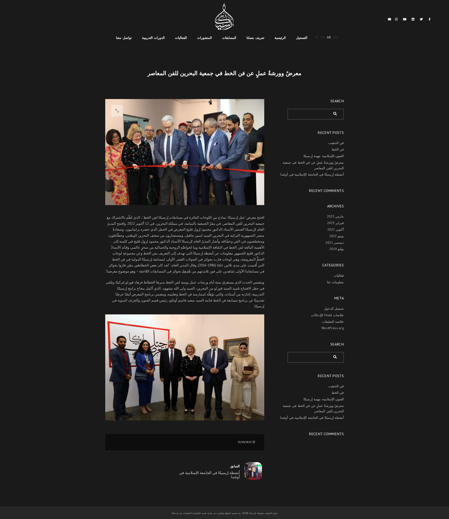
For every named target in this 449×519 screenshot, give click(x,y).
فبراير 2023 (335, 223)
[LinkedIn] (413, 20)
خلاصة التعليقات (333, 322)
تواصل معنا (124, 38)
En (335, 37)
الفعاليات (181, 38)
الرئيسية (280, 38)
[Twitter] (421, 20)
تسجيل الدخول (334, 308)
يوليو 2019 (336, 249)
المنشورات (204, 38)
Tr (317, 37)
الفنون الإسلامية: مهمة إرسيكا (324, 156)
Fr (323, 37)
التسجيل (301, 38)
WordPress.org (333, 328)
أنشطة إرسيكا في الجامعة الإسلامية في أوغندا (312, 174)
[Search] (337, 113)
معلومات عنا (335, 282)
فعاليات (339, 275)
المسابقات (229, 38)
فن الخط (338, 149)
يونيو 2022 (336, 236)
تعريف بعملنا (255, 38)
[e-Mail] (389, 20)
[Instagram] (396, 20)
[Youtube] (404, 20)
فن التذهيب (336, 143)
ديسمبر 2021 (335, 242)
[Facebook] (429, 20)
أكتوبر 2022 (335, 229)
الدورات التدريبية (153, 38)
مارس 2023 (335, 216)
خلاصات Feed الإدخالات (327, 315)
